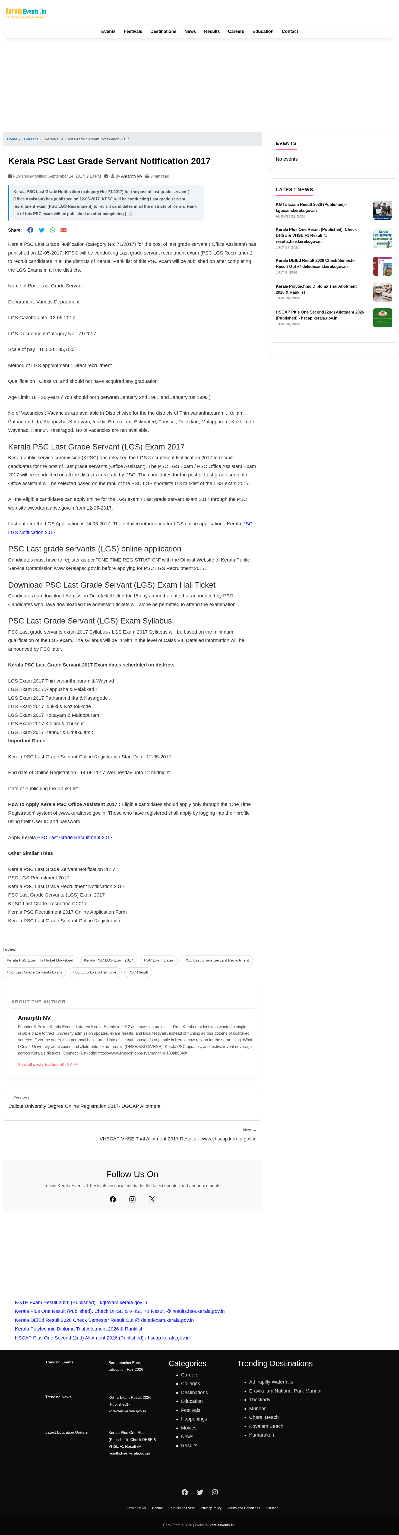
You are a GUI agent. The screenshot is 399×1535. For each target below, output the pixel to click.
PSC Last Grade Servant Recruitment (217, 960)
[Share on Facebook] (30, 230)
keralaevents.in (222, 1525)
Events (108, 31)
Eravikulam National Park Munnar (285, 1391)
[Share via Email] (63, 230)
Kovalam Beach (266, 1426)
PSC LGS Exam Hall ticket (95, 972)
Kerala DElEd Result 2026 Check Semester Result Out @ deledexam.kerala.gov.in (104, 1320)
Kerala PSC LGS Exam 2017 (108, 960)
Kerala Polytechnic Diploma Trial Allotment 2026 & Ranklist (78, 1329)
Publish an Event (182, 1508)
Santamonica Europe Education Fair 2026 (127, 1366)
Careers (236, 31)
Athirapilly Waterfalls (271, 1382)
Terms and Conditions (244, 1508)
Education (263, 31)
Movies (189, 1428)
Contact (290, 31)
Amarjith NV (131, 176)
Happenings (194, 1419)
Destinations (163, 31)
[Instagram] (132, 1199)
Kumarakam (262, 1435)
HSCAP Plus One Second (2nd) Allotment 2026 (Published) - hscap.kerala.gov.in (102, 1338)
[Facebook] (112, 1199)
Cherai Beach (264, 1417)
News (190, 31)
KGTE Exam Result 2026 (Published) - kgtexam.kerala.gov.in (81, 1302)
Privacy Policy (211, 1508)
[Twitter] (152, 1199)
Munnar (257, 1408)
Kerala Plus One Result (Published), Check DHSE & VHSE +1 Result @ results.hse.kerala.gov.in (120, 1311)
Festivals (133, 31)
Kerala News (136, 1508)
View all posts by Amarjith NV (45, 1064)
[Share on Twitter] (42, 230)
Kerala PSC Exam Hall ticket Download (40, 960)
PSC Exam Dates (159, 960)
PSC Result (138, 972)
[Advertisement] (199, 86)
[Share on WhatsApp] (52, 230)
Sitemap (272, 1508)
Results (212, 31)
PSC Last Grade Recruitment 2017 (75, 837)
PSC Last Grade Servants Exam (34, 972)
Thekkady (259, 1399)
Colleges (190, 1383)
